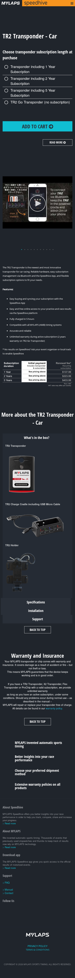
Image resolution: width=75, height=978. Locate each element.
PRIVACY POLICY (37, 946)
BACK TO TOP (38, 630)
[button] (21, 249)
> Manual (8, 889)
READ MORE (56, 142)
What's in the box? (36, 437)
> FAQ (6, 882)
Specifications (36, 602)
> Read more (9, 823)
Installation (35, 610)
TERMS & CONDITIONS (37, 949)
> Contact (8, 893)
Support (37, 619)
